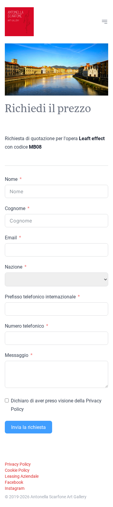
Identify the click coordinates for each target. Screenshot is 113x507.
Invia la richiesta (28, 427)
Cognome (15, 208)
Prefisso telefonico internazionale (40, 296)
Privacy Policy (18, 464)
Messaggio (16, 355)
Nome (11, 179)
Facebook (14, 482)
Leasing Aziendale (22, 476)
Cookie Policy (17, 470)
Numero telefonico (24, 326)
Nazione (13, 266)
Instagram (14, 488)
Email (11, 237)
